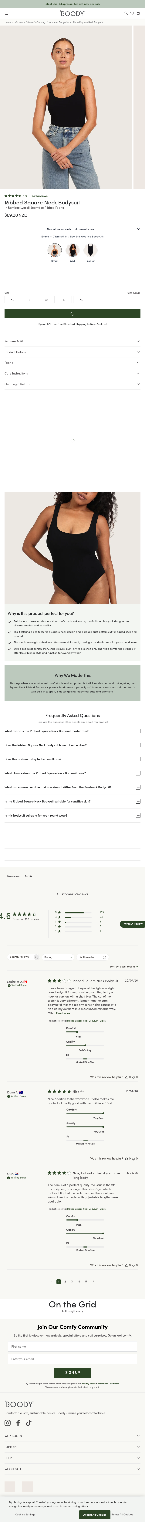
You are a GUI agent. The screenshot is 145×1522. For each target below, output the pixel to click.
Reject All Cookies (122, 1514)
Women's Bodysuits (59, 22)
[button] (79, 913)
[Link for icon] (10, 1486)
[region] (72, 1509)
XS (12, 300)
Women (19, 22)
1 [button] (58, 1281)
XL (81, 300)
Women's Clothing (35, 22)
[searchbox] (20, 957)
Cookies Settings (25, 1514)
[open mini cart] (138, 13)
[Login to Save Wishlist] (132, 13)
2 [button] (65, 1281)
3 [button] (72, 1281)
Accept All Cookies (94, 1514)
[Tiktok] (29, 1423)
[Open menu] (7, 13)
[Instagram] (8, 1423)
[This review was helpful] (126, 1077)
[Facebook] (18, 1423)
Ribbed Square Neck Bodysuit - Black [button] (86, 1021)
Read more (63, 1013)
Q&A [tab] (28, 876)
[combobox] (58, 957)
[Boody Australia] (72, 13)
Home (8, 22)
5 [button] (86, 1281)
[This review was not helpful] (133, 1077)
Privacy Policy (89, 1383)
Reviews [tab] (13, 876)
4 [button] (79, 1281)
